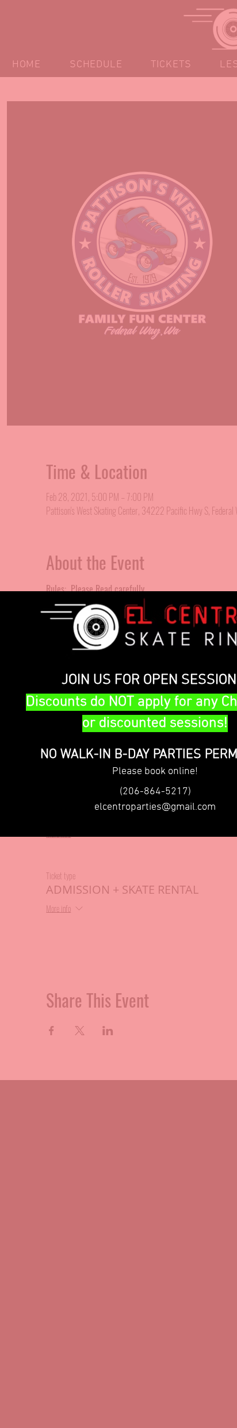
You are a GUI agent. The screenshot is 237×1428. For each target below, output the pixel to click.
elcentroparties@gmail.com (155, 807)
